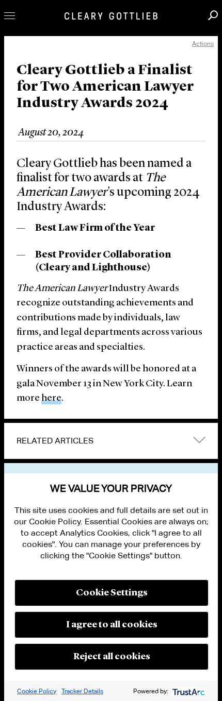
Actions (203, 43)
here (51, 398)
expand (199, 439)
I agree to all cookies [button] (111, 624)
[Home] (111, 16)
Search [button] (213, 15)
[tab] (111, 441)
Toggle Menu (9, 15)
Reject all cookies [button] (111, 656)
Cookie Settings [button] (112, 592)
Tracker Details (82, 691)
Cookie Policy (36, 691)
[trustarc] (187, 690)
